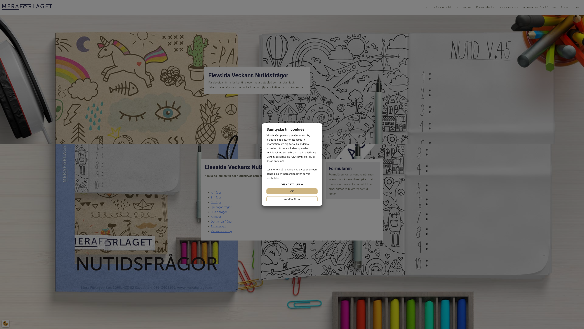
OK (292, 191)
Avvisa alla (292, 199)
